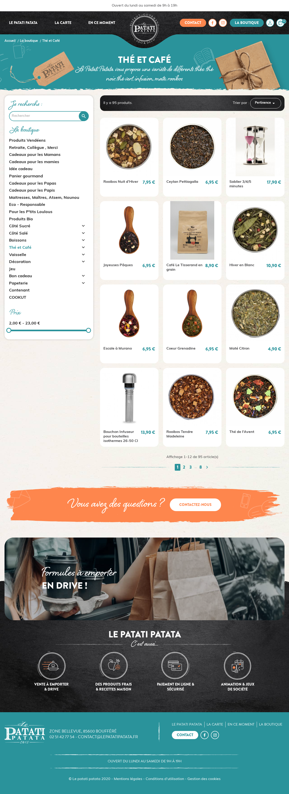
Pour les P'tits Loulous (30, 212)
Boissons (17, 241)
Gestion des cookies (204, 779)
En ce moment (101, 22)
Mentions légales (128, 779)
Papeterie (18, 284)
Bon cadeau (20, 276)
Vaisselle (17, 255)
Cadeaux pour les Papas (32, 184)
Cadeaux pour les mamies (34, 162)
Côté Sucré (19, 226)
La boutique (247, 22)
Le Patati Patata (23, 22)
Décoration (20, 262)
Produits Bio (21, 219)
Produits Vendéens (27, 141)
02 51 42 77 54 (62, 737)
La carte (63, 22)
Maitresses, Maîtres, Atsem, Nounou (44, 198)
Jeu (12, 269)
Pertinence (265, 103)
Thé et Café (20, 248)
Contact (193, 22)
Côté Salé (18, 234)
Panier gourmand (26, 176)
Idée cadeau (21, 169)
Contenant (19, 291)
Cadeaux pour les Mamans (35, 155)
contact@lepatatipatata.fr (108, 737)
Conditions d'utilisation (165, 779)
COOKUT (17, 298)
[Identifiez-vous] (270, 23)
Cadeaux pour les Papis (32, 191)
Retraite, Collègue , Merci (33, 148)
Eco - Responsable (27, 205)
